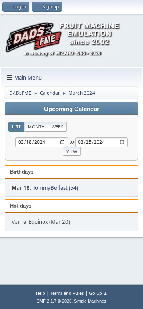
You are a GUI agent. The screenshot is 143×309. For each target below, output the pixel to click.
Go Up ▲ (98, 293)
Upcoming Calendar (71, 109)
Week (57, 127)
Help (40, 293)
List (16, 127)
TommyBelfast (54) (55, 187)
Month (36, 127)
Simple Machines (90, 301)
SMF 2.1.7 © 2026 (54, 301)
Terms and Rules (67, 293)
